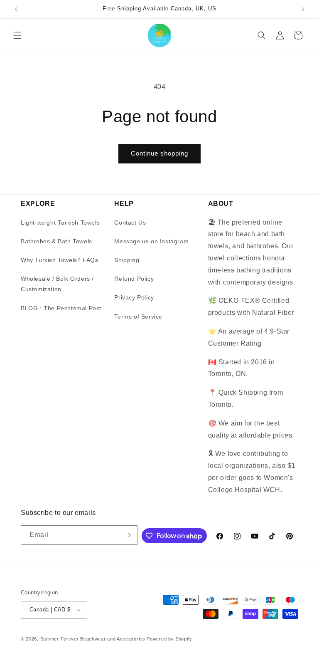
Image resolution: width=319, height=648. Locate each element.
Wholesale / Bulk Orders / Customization (57, 283)
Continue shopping (159, 153)
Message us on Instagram (151, 241)
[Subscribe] (128, 535)
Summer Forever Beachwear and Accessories (92, 638)
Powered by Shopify (169, 638)
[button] (17, 35)
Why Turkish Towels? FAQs (59, 260)
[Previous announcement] (16, 9)
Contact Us (130, 222)
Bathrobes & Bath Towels (56, 241)
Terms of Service (138, 316)
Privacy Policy (134, 297)
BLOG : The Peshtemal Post (61, 308)
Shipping (126, 260)
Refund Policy (134, 278)
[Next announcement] (303, 9)
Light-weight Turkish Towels (60, 222)
